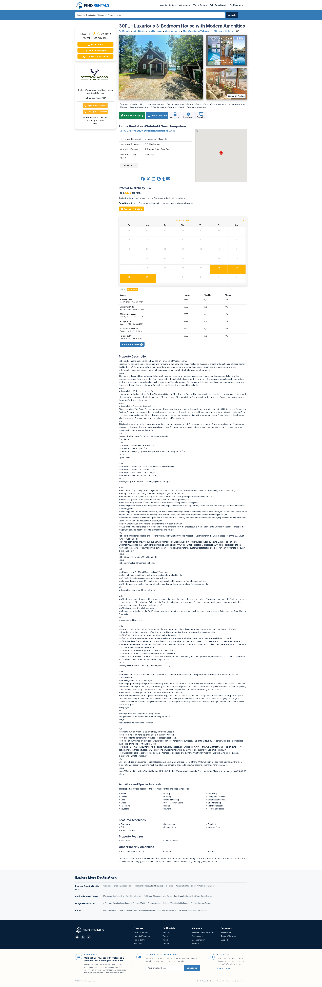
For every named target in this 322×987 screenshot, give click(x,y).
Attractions (184, 5)
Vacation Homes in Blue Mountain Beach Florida (154, 886)
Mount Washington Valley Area (197, 31)
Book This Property (134, 115)
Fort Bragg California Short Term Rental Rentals (193, 896)
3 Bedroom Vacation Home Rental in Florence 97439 (124, 903)
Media (165, 940)
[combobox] (150, 15)
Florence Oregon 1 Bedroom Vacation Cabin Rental (168, 903)
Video (165, 936)
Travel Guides (200, 5)
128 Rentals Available (97, 56)
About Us (166, 932)
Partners (195, 944)
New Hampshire (155, 31)
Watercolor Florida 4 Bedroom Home (117, 886)
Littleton (229, 31)
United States (139, 31)
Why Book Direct (218, 5)
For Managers (236, 5)
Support (224, 940)
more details (130, 165)
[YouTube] (77, 937)
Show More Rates (131, 344)
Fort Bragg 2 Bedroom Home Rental (158, 896)
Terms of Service (228, 936)
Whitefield (218, 31)
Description (188, 117)
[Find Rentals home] (92, 5)
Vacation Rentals (168, 5)
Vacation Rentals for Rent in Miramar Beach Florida (196, 886)
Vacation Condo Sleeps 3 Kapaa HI (193, 910)
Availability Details (132, 209)
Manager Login (198, 940)
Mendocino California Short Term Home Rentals (122, 896)
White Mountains (172, 31)
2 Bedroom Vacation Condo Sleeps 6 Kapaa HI (157, 910)
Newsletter (138, 944)
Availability (175, 117)
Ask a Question (158, 115)
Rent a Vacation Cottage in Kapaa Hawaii (120, 910)
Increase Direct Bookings (203, 932)
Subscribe (192, 968)
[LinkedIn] (83, 937)
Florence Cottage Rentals (201, 903)
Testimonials (197, 936)
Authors (166, 944)
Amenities (201, 117)
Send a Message (97, 50)
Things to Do (139, 940)
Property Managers (141, 936)
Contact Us (222, 968)
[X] (89, 937)
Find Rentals (124, 31)
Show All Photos (236, 96)
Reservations (226, 932)
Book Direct (97, 44)
